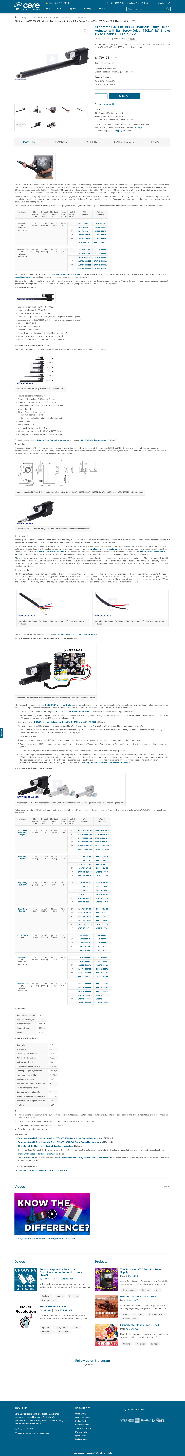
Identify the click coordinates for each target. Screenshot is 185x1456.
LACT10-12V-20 (102, 924)
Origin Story (80, 1413)
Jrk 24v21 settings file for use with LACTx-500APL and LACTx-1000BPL (65, 722)
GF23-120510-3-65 (85, 846)
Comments (61, 142)
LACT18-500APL (84, 239)
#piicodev (138, 1314)
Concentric (82, 17)
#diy (157, 1290)
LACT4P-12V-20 (84, 913)
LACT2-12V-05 (102, 857)
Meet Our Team (82, 1417)
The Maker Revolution (53, 1306)
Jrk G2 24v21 (29, 1158)
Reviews (154, 142)
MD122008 (102, 943)
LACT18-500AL (100, 239)
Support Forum (82, 1424)
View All (166, 1186)
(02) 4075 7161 (117, 3)
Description (30, 142)
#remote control (130, 1319)
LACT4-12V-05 (102, 860)
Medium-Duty (22, 935)
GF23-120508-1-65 (102, 842)
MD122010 (102, 947)
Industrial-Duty (22, 957)
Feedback (1, 733)
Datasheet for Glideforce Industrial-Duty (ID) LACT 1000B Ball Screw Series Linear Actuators (60, 1142)
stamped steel (79, 274)
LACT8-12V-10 (102, 894)
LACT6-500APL (84, 227)
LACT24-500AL (100, 242)
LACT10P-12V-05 (84, 872)
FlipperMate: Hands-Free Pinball (139, 1325)
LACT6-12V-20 (102, 917)
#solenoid (46, 1296)
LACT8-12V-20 (102, 920)
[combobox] (148, 9)
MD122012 (102, 950)
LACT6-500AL (100, 227)
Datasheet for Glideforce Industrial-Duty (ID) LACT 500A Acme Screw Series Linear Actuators (61, 1138)
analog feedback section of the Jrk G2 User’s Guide (106, 762)
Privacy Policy (81, 1432)
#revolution (63, 1332)
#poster (45, 1327)
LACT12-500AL (100, 235)
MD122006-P (85, 939)
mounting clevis (22, 277)
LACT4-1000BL (100, 250)
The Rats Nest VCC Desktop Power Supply (141, 1271)
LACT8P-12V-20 (84, 920)
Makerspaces (81, 1439)
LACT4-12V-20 (102, 913)
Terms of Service (83, 1428)
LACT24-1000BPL (84, 269)
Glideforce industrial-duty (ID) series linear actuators (83, 1158)
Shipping (92, 142)
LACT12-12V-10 (102, 902)
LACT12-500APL (84, 235)
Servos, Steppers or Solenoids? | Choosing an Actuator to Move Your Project (61, 1272)
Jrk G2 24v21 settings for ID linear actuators (38, 1154)
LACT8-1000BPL (84, 257)
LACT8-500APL (84, 231)
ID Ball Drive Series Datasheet (93, 440)
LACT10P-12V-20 (84, 924)
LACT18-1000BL (100, 265)
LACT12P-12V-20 (84, 928)
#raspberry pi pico (156, 1314)
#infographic (60, 1327)
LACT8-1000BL (100, 257)
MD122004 (102, 935)
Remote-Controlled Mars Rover (138, 1296)
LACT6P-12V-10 (85, 890)
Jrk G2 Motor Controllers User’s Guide (73, 711)
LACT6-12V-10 (102, 890)
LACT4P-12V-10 (85, 886)
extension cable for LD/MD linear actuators (77, 634)
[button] (20, 110)
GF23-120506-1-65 (102, 838)
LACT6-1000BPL (84, 253)
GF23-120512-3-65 (85, 849)
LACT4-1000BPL (84, 250)
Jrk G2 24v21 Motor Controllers (52, 552)
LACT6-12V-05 (102, 864)
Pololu (122, 39)
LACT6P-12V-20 (84, 917)
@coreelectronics (92, 1364)
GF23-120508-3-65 (85, 842)
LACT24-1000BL (100, 269)
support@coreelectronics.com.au (33, 1433)
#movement (47, 1332)
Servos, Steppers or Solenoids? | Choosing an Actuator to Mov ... (45, 1238)
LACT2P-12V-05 (85, 857)
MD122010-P (85, 947)
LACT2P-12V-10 (85, 883)
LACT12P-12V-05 (84, 876)
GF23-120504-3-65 (84, 834)
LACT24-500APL (84, 242)
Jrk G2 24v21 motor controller (58, 705)
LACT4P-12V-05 (85, 860)
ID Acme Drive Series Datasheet (51, 440)
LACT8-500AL (100, 231)
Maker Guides (81, 1421)
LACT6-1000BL (100, 253)
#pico (125, 1314)
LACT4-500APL (84, 223)
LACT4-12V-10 (102, 886)
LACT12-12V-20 (102, 928)
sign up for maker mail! (133, 1409)
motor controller (98, 549)
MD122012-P (85, 950)
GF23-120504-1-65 (102, 834)
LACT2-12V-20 (102, 909)
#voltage (145, 1290)
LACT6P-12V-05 (85, 864)
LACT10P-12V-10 (84, 898)
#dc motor (73, 1296)
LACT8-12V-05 (102, 868)
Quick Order (80, 1435)
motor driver (114, 549)
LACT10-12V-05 (102, 872)
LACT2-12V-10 (102, 883)
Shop (24, 17)
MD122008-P (85, 943)
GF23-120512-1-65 (102, 849)
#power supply (129, 1290)
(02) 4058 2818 (25, 1428)
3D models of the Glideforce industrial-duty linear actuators (45, 1146)
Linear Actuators (64, 17)
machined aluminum (60, 274)
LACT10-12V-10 (102, 898)
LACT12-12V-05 (102, 876)
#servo (60, 1296)
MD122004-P (85, 935)
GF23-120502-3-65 (85, 830)
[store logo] (27, 6)
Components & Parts (41, 17)
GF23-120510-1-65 (102, 846)
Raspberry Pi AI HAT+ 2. (57, 3)
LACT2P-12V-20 (84, 909)
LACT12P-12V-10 (84, 902)
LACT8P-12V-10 (85, 894)
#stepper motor (49, 1300)
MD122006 (102, 939)
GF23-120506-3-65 (85, 838)
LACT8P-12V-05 (85, 868)
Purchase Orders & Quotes (138, 3)
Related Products (123, 142)
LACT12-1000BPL (84, 261)
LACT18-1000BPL (84, 265)
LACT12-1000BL (100, 261)
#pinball (154, 1344)
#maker (75, 1327)
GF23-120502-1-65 (102, 830)
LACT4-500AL (100, 223)
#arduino (126, 1344)
